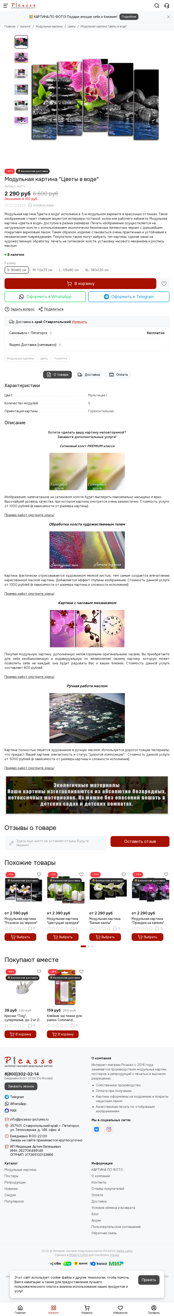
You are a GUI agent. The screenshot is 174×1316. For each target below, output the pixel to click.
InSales (114, 1255)
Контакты (99, 1182)
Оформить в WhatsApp (49, 296)
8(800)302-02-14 (22, 1074)
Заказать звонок (21, 1086)
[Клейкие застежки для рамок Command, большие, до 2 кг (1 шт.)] (66, 987)
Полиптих (60, 358)
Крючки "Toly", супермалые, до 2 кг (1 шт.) (22, 1018)
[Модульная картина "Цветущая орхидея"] (66, 890)
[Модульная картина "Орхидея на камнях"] (150, 890)
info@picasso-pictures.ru (29, 1119)
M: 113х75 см (42, 270)
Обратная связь (104, 1233)
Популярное (14, 1201)
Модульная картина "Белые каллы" (105, 921)
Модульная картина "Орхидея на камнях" (148, 921)
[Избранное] (164, 283)
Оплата (122, 375)
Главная (10, 26)
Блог (95, 1214)
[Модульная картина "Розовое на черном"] (23, 890)
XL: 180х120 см (97, 270)
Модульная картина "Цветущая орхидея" (63, 921)
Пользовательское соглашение (116, 1227)
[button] (33, 100)
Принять (149, 1279)
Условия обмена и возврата (113, 1208)
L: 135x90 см (69, 270)
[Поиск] (157, 5)
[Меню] (5, 5)
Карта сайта (125, 1251)
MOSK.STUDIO (78, 1255)
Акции (96, 1220)
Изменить (79, 322)
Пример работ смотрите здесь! (29, 677)
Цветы (72, 26)
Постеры (11, 1176)
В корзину (84, 283)
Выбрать (23, 937)
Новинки (11, 1189)
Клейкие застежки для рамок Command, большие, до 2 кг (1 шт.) (65, 1018)
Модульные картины (49, 26)
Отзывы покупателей (108, 1189)
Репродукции (15, 1182)
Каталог (25, 26)
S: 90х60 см (16, 270)
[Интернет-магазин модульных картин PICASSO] (23, 5)
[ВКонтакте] (97, 1129)
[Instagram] (109, 1129)
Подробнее (129, 17)
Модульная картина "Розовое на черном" (21, 921)
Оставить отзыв (140, 841)
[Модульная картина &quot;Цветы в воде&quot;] (95, 99)
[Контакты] (167, 5)
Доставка (92, 375)
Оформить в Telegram (132, 296)
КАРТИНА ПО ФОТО (107, 1170)
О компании (101, 1176)
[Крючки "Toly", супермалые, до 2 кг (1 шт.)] (23, 987)
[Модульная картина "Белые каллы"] (108, 890)
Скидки (10, 1195)
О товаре (61, 375)
